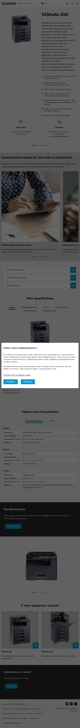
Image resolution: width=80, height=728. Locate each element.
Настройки (10, 382)
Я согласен (28, 382)
